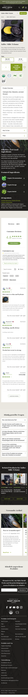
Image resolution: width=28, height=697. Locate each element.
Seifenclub (4, 673)
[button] (26, 7)
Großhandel (4, 683)
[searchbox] (8, 269)
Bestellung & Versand (6, 665)
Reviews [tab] (11, 224)
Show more (12, 280)
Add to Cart (23, 13)
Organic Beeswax (6, 200)
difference (5, 279)
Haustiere (17, 621)
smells (17, 276)
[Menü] (19, 7)
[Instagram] (21, 607)
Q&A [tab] (18, 224)
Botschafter (4, 675)
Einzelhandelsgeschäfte (7, 678)
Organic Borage (15, 200)
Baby (2, 634)
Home (2, 17)
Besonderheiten (19, 634)
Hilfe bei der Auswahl (20, 636)
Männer (3, 631)
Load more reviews (14, 396)
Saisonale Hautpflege (20, 629)
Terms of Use (4, 692)
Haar (2, 624)
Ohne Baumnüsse (5, 653)
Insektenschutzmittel (6, 639)
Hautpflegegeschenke (20, 624)
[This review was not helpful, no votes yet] (23, 315)
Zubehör (17, 626)
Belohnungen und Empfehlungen (9, 667)
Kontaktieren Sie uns (6, 662)
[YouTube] (14, 607)
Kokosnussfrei (4, 648)
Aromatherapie (5, 636)
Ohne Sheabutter (5, 651)
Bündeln (17, 639)
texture (11, 276)
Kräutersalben (4, 629)
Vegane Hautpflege (6, 646)
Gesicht (3, 626)
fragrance (5, 276)
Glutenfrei (3, 656)
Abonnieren (22, 590)
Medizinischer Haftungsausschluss (9, 680)
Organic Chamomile (6, 202)
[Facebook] (7, 607)
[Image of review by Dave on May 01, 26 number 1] (5, 300)
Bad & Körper (4, 621)
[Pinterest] (17, 607)
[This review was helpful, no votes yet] (21, 315)
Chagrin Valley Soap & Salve (11, 690)
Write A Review (14, 243)
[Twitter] (10, 607)
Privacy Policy (12, 692)
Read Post (6, 552)
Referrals (3, 670)
